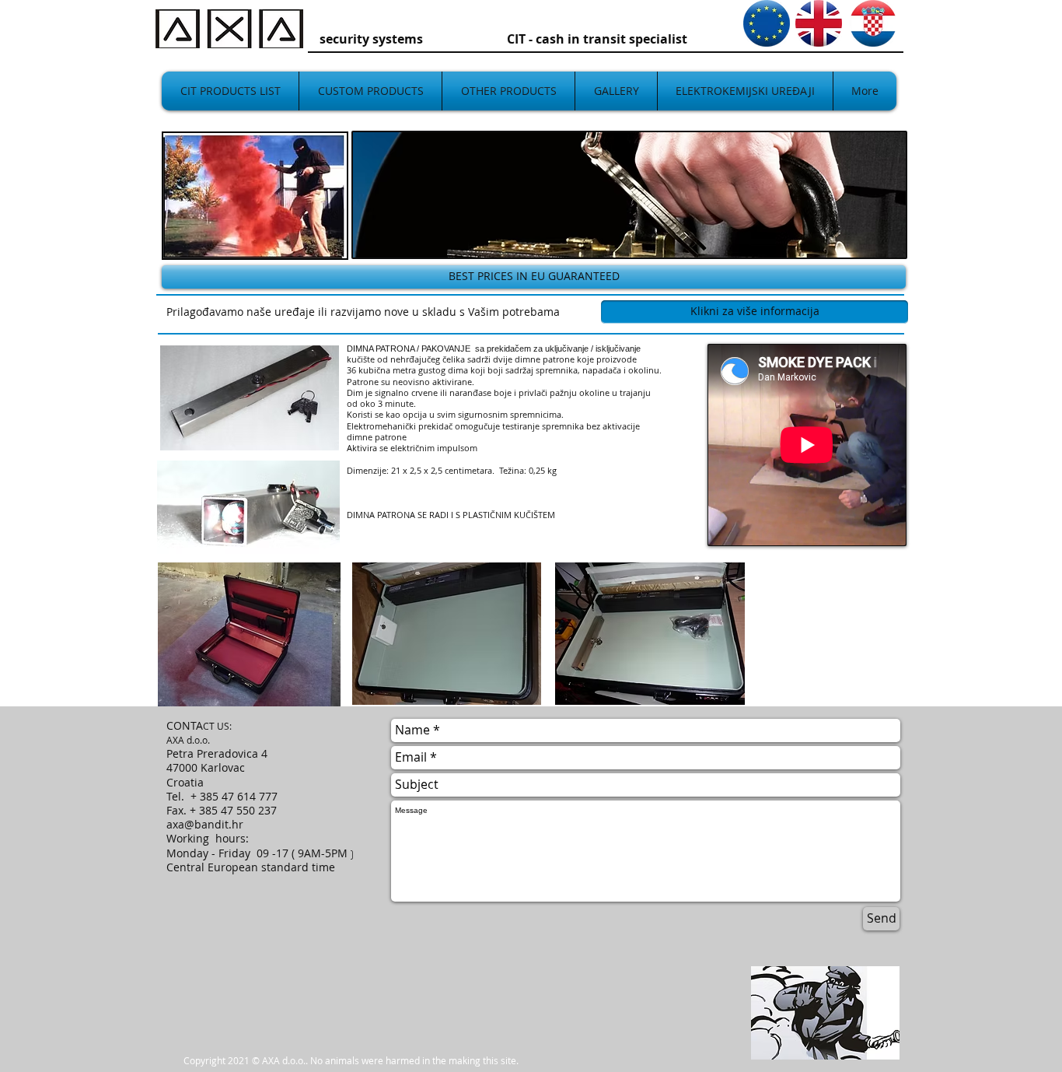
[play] (323, 235)
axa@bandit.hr (204, 824)
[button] (255, 195)
